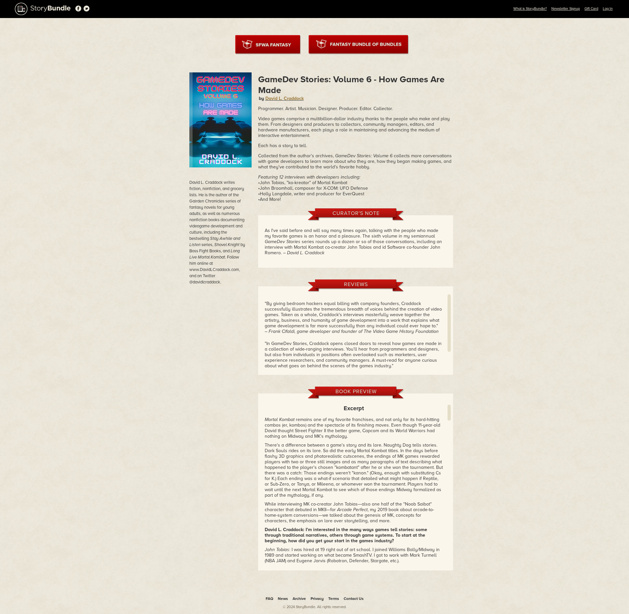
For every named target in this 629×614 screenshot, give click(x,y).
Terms (333, 598)
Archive (299, 598)
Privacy (317, 598)
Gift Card (591, 9)
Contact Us (354, 598)
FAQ (269, 598)
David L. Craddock (284, 98)
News (283, 598)
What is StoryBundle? (530, 9)
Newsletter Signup (565, 9)
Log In (608, 9)
